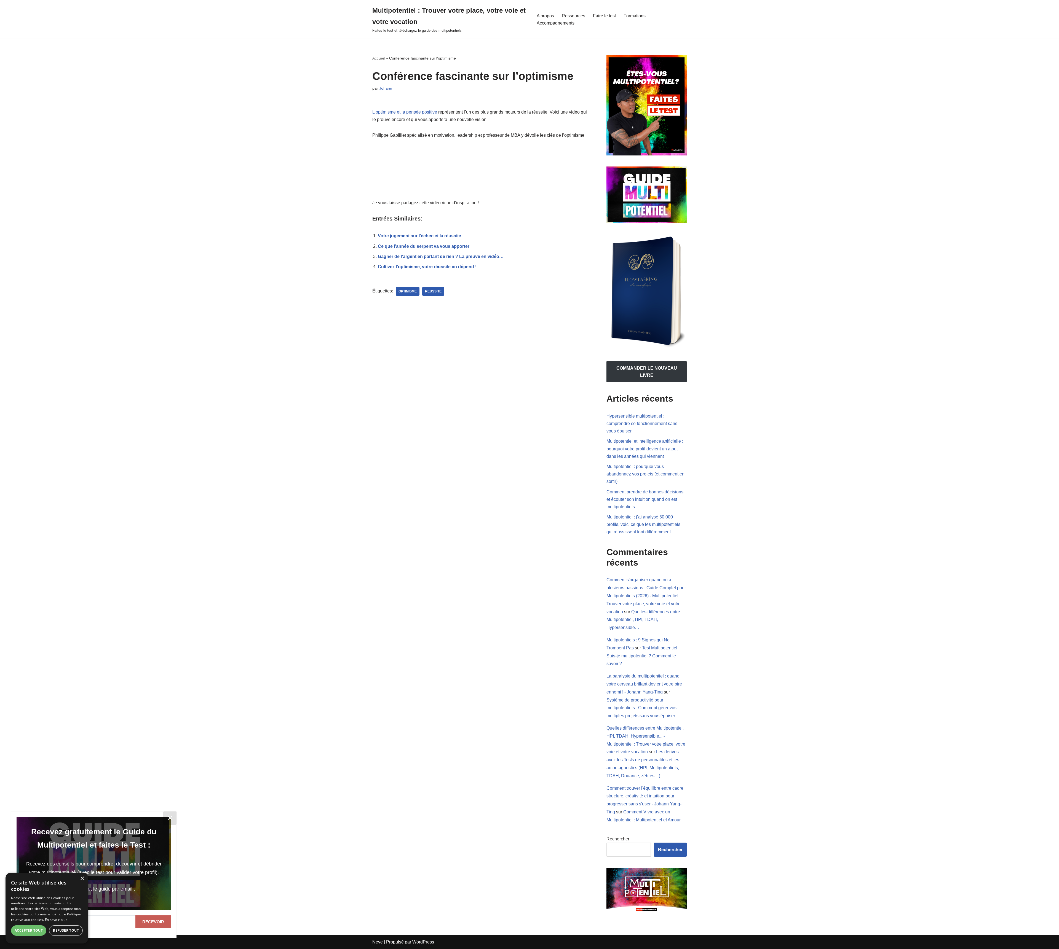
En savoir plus (56, 919)
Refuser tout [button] (66, 930)
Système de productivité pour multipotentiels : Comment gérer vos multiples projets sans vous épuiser (641, 708)
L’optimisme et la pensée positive (404, 112)
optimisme (408, 291)
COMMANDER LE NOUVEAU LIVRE (646, 372)
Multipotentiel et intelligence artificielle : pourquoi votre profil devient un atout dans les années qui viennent (644, 448)
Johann (385, 88)
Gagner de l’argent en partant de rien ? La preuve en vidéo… (441, 256)
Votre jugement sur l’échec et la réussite (419, 235)
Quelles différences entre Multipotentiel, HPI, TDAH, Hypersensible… (643, 619)
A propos (545, 16)
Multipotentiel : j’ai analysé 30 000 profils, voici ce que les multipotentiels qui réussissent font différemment (643, 524)
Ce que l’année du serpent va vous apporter (423, 246)
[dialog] (47, 908)
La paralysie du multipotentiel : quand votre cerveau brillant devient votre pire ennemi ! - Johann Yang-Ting (644, 684)
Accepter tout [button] (29, 930)
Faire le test (604, 16)
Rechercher (617, 839)
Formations (635, 16)
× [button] (82, 879)
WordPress (423, 942)
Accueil (378, 58)
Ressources (573, 16)
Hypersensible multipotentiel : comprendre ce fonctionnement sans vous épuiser (641, 423)
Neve (377, 942)
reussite (433, 291)
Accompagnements (555, 23)
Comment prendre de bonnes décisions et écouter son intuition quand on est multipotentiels (644, 499)
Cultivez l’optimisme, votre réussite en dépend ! (427, 266)
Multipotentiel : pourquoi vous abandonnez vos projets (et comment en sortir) (645, 474)
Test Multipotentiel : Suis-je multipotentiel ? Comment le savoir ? (643, 656)
